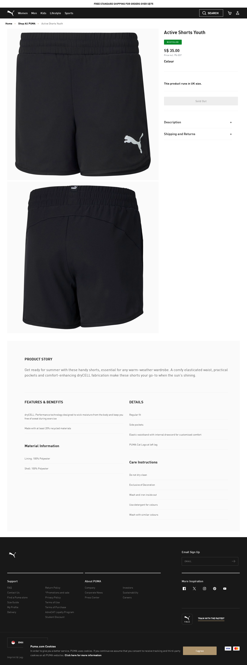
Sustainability (130, 592)
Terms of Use (52, 602)
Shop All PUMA (26, 23)
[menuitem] (22, 13)
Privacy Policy (53, 597)
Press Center (92, 597)
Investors (128, 587)
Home (8, 23)
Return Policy (52, 587)
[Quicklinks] (238, 13)
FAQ (9, 587)
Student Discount (55, 616)
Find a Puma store (17, 597)
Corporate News (94, 592)
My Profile (12, 607)
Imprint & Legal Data (18, 657)
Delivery (11, 612)
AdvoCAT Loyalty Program (59, 612)
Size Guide (13, 602)
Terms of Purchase (55, 607)
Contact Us (13, 592)
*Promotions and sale (57, 592)
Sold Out (200, 101)
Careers (127, 597)
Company (90, 587)
